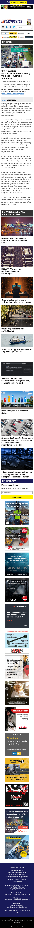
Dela (4, 100)
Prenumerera (14, 2)
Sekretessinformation (18, 927)
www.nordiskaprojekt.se (17, 874)
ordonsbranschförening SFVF (13, 94)
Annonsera (23, 2)
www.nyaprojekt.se (17, 870)
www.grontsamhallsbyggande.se (17, 877)
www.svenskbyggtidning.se (17, 872)
